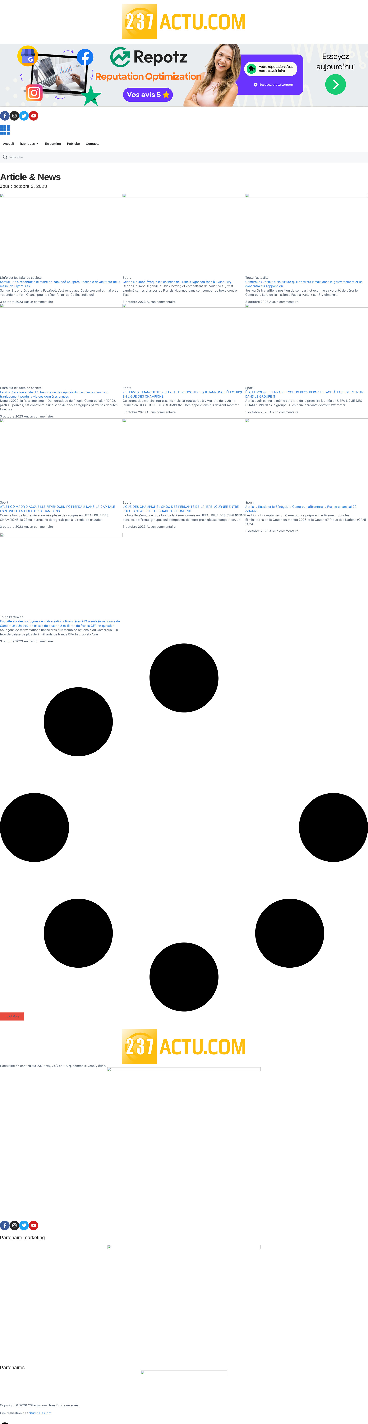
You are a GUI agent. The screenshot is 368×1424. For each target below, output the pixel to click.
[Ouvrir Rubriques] (37, 143)
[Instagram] (14, 116)
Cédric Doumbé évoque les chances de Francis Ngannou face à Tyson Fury (177, 282)
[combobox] (184, 157)
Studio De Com (40, 1413)
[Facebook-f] (5, 116)
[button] (12, 1016)
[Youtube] (33, 116)
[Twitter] (24, 116)
